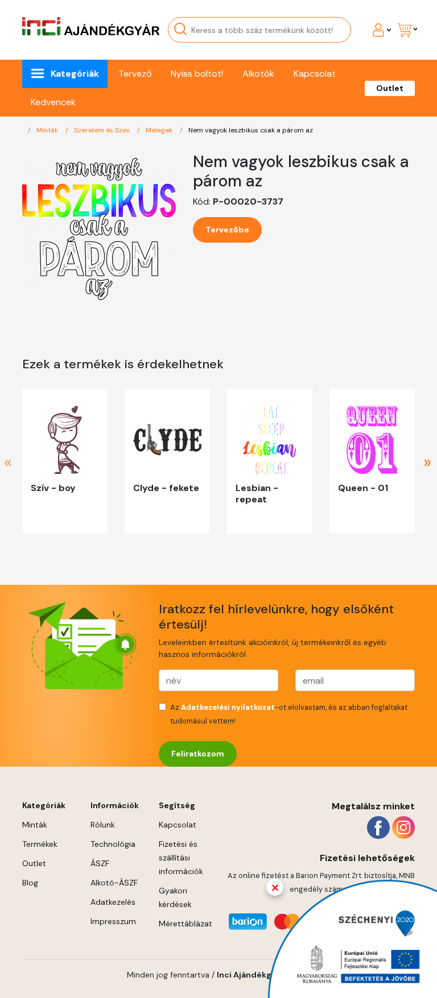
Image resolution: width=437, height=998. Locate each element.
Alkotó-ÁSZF (114, 883)
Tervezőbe (227, 229)
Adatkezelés (112, 902)
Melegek (160, 130)
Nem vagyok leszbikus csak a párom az (250, 130)
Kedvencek (53, 102)
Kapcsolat (315, 74)
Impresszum (113, 921)
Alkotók (258, 74)
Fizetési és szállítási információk (181, 857)
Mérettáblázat (185, 923)
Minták (48, 130)
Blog (30, 883)
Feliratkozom (197, 753)
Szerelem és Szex (102, 130)
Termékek (39, 844)
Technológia (112, 844)
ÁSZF (99, 863)
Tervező (134, 74)
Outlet (389, 88)
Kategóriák (75, 74)
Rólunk (102, 825)
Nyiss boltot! (197, 74)
